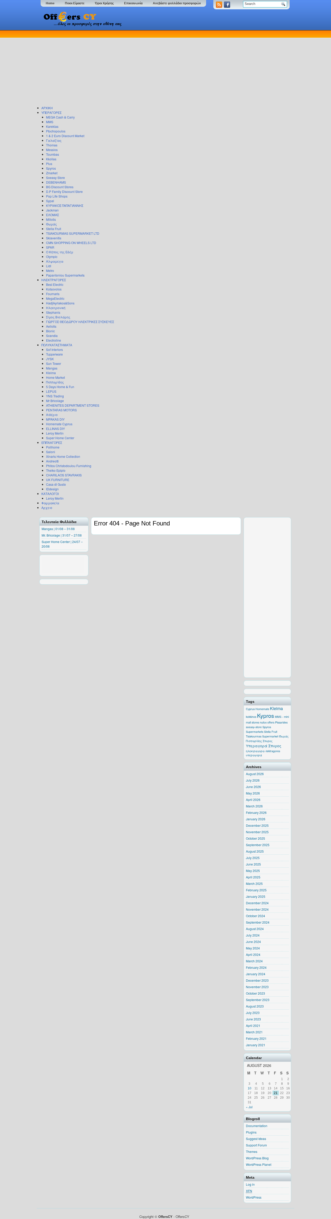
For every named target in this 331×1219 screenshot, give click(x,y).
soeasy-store (254, 727)
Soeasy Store (55, 177)
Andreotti (52, 461)
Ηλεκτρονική (55, 307)
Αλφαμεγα (54, 261)
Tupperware (54, 354)
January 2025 (255, 896)
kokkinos (251, 717)
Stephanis (53, 312)
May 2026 (253, 793)
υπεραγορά (254, 755)
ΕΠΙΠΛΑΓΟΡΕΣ (51, 442)
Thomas (51, 145)
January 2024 (255, 974)
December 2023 (257, 980)
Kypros (265, 715)
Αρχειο (46, 507)
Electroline (53, 340)
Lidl (48, 266)
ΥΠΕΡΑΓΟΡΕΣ (51, 112)
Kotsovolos (54, 289)
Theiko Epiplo (55, 470)
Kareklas (52, 126)
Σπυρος (268, 741)
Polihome (52, 447)
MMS (49, 122)
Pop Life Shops (56, 196)
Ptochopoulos (55, 131)
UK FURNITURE (57, 479)
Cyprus (250, 709)
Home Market (55, 377)
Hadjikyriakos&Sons (60, 303)
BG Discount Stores (59, 187)
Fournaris (52, 294)
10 (249, 1088)
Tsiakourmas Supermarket (262, 736)
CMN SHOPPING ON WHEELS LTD (71, 242)
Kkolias (51, 159)
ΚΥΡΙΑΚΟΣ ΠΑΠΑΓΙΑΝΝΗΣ (64, 205)
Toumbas (52, 154)
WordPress (253, 1197)
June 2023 (253, 1019)
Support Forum (256, 1145)
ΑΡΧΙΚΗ (47, 108)
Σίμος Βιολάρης (58, 317)
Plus (49, 163)
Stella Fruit (53, 228)
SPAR (50, 247)
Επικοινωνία (133, 3)
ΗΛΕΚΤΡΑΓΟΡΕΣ (53, 280)
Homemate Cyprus (59, 424)
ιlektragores (272, 751)
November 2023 (257, 987)
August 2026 (255, 774)
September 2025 (257, 845)
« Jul (249, 1107)
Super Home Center (60, 438)
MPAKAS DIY (55, 419)
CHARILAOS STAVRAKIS (64, 475)
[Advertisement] (164, 67)
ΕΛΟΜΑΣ (52, 215)
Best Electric (54, 284)
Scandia (52, 335)
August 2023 (255, 1006)
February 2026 (256, 812)
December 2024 (257, 903)
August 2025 (255, 851)
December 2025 (257, 825)
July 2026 (253, 780)
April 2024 (253, 954)
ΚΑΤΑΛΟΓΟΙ (50, 493)
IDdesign (52, 489)
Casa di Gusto (56, 484)
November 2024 (257, 909)
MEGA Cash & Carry (60, 117)
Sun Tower (53, 363)
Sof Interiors (54, 349)
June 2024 (253, 941)
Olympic (51, 256)
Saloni (50, 452)
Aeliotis (51, 326)
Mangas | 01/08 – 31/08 (58, 528)
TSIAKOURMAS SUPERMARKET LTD (72, 233)
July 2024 (253, 935)
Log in (250, 1184)
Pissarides (281, 722)
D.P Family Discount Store (64, 191)
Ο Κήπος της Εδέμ (59, 252)
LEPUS (51, 391)
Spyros (51, 168)
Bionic (50, 331)
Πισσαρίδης (55, 382)
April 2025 (253, 877)
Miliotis (51, 219)
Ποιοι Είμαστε (75, 3)
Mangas (51, 368)
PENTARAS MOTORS (61, 410)
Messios (52, 149)
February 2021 (256, 1038)
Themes (251, 1151)
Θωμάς (51, 224)
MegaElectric (55, 298)
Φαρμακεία (50, 503)
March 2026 (254, 806)
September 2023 (257, 999)
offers (270, 722)
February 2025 (256, 890)
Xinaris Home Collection (63, 456)
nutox (263, 722)
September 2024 (257, 922)
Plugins (251, 1132)
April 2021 (253, 1025)
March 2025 (254, 883)
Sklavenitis (53, 238)
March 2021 (254, 1032)
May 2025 (253, 870)
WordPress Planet (258, 1164)
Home (50, 3)
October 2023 (255, 993)
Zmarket (51, 173)
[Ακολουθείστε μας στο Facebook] (227, 6)
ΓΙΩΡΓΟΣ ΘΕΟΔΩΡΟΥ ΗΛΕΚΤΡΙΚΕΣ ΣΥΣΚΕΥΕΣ (80, 321)
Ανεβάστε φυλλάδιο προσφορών (177, 3)
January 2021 (255, 1045)
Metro (50, 270)
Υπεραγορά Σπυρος (263, 745)
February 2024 (256, 967)
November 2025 (257, 832)
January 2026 (255, 819)
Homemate (262, 709)
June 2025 (253, 864)
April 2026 (253, 799)
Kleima (51, 373)
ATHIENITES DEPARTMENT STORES (72, 405)
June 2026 (253, 786)
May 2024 (253, 948)
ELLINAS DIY (55, 428)
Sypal (50, 201)
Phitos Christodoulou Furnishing (68, 465)
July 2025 (253, 857)
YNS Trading (55, 396)
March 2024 (254, 961)
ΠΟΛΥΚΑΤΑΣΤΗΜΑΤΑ (56, 345)
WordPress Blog (257, 1158)
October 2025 (255, 838)
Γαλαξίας (54, 140)
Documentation (256, 1125)
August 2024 (255, 928)
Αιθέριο (52, 414)
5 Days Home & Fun (60, 386)
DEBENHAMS (56, 182)
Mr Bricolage (55, 400)
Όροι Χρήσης (104, 3)
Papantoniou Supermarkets (65, 275)
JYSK (50, 359)
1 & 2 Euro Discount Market (65, 135)
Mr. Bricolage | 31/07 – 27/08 (62, 535)
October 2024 (255, 916)
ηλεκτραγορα (255, 751)
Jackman (52, 210)
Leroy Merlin (55, 433)
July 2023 (253, 1012)
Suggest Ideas (256, 1138)
